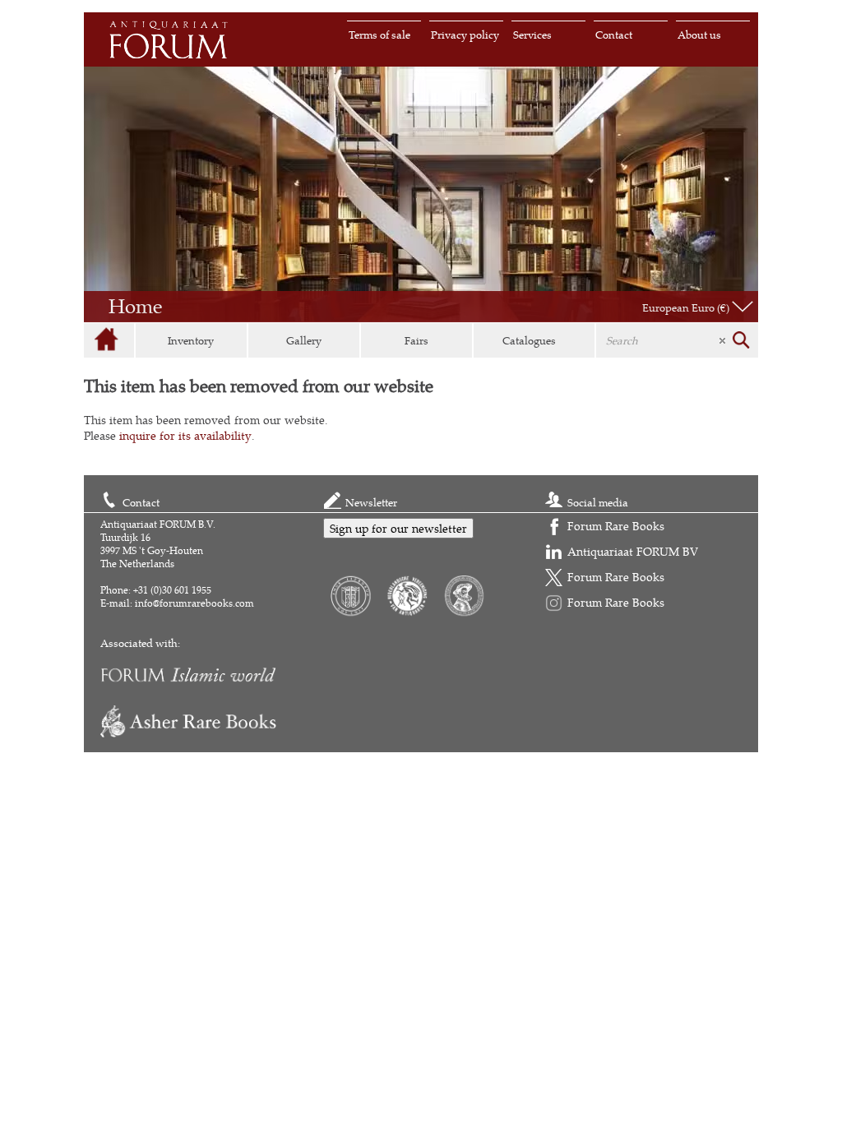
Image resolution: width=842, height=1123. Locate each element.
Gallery (304, 340)
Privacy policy (465, 34)
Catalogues (529, 340)
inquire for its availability (185, 435)
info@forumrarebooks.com (194, 603)
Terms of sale (379, 34)
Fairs (416, 340)
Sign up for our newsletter (398, 528)
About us (699, 34)
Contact (613, 34)
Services (532, 34)
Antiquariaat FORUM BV (632, 551)
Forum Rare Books (615, 526)
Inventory (191, 340)
